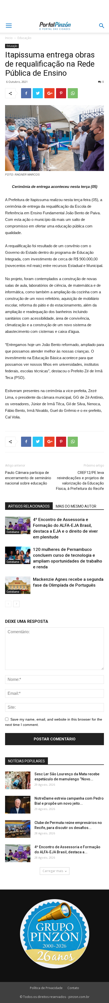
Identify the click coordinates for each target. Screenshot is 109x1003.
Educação (24, 38)
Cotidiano (13, 532)
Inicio (9, 38)
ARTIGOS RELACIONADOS (29, 506)
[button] (102, 26)
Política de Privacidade (46, 988)
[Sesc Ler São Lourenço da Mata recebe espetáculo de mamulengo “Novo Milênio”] (17, 780)
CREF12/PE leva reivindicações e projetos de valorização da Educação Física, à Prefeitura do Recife (80, 480)
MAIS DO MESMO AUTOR (76, 506)
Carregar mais (53, 871)
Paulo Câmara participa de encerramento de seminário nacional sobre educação (28, 478)
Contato (73, 988)
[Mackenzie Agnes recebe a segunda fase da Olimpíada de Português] (17, 585)
